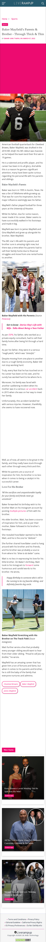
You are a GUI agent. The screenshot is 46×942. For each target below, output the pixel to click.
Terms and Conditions (17, 919)
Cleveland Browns (11, 684)
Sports (14, 19)
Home (4, 19)
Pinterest (6, 319)
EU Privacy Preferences (15, 926)
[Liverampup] (23, 3)
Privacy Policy (33, 919)
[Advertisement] (23, 67)
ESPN (11, 334)
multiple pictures (18, 511)
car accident (31, 389)
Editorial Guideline (13, 922)
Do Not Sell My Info (34, 926)
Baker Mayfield (28, 684)
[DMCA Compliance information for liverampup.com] (23, 940)
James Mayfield (10, 691)
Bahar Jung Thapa (11, 38)
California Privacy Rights (32, 922)
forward (29, 565)
